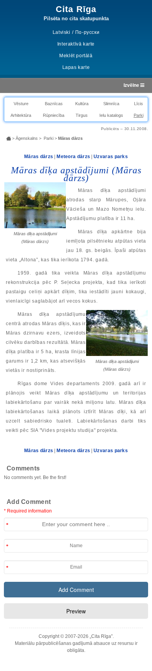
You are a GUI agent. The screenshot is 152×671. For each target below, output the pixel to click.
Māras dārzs (38, 156)
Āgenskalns (27, 138)
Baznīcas (54, 103)
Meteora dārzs (73, 156)
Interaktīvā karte (76, 44)
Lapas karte (76, 67)
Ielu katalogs (111, 115)
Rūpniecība (53, 115)
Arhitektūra (21, 115)
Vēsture (21, 103)
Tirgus (82, 115)
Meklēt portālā (75, 55)
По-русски (87, 32)
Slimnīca (111, 103)
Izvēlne (132, 85)
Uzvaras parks (111, 156)
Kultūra (81, 103)
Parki (138, 115)
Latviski (62, 32)
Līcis (138, 103)
